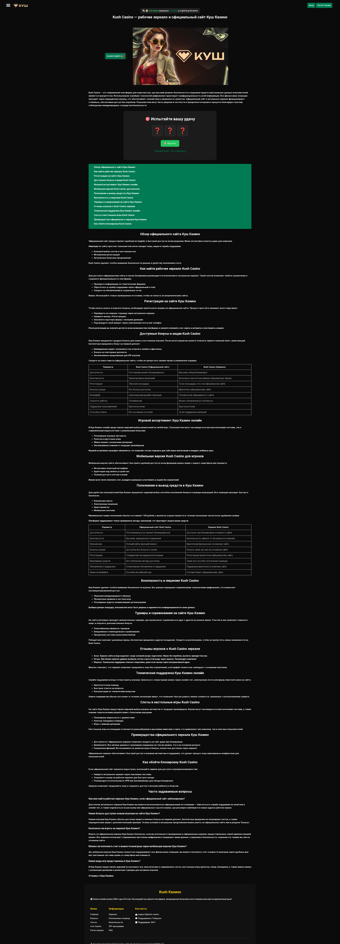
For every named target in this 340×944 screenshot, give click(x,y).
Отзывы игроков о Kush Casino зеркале (114, 206)
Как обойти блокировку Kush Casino (112, 224)
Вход (311, 5)
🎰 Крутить (170, 143)
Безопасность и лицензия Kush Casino (113, 197)
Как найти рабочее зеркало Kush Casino (114, 171)
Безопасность (116, 922)
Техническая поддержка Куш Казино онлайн (117, 210)
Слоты (93, 922)
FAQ (111, 930)
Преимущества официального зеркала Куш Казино (120, 219)
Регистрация (324, 5)
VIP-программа (116, 926)
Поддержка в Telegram (149, 918)
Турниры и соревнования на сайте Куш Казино (118, 202)
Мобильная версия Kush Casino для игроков (117, 189)
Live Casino (95, 926)
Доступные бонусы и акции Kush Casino (114, 180)
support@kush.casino (148, 914)
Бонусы (94, 918)
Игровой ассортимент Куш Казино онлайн (116, 184)
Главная (94, 914)
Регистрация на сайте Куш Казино (112, 176)
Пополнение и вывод (119, 918)
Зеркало (113, 914)
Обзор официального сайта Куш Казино (114, 167)
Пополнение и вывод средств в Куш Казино (116, 193)
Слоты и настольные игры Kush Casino (114, 215)
